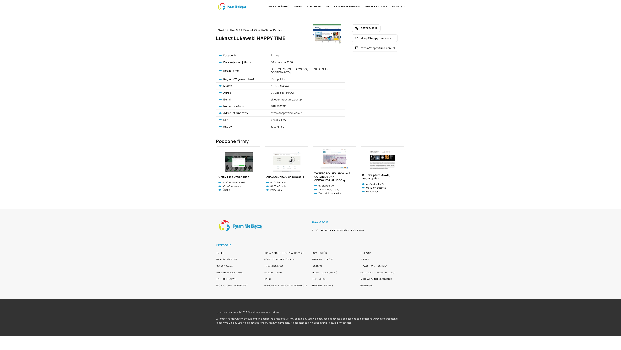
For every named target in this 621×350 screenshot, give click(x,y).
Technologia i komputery (232, 285)
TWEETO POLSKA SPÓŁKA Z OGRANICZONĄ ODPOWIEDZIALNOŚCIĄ (332, 177)
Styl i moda (314, 6)
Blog (315, 230)
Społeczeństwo (278, 6)
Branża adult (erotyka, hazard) (284, 252)
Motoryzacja (224, 265)
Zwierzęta (398, 6)
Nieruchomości (273, 265)
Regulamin (357, 230)
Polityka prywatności (335, 230)
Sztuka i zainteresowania (343, 6)
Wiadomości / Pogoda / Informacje (285, 285)
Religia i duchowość (325, 272)
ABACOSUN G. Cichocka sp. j (285, 177)
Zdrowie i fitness (376, 6)
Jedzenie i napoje (322, 259)
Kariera (364, 259)
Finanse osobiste (226, 259)
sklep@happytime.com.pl (286, 99)
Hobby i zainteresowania (279, 259)
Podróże (317, 265)
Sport (298, 6)
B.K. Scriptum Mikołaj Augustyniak (376, 176)
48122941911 (278, 106)
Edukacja (365, 252)
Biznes (275, 55)
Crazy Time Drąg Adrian (233, 177)
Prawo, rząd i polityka (373, 265)
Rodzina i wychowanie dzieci (377, 272)
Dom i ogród (319, 252)
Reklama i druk (273, 272)
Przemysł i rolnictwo (229, 272)
